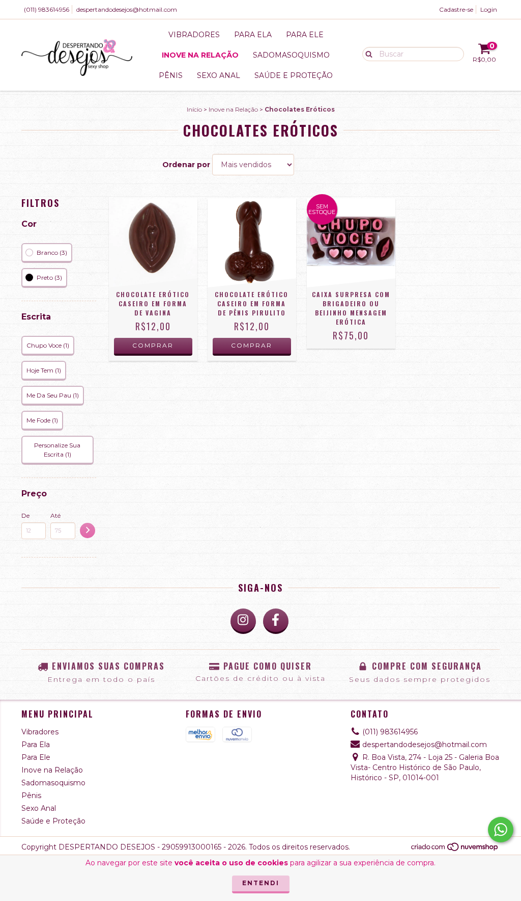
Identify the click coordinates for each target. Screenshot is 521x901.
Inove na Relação (200, 55)
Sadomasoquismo (291, 55)
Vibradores (194, 34)
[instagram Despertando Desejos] (243, 621)
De (25, 515)
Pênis (171, 75)
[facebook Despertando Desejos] (275, 621)
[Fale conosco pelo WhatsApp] (500, 829)
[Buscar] (366, 53)
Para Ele (305, 34)
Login (488, 9)
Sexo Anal (218, 75)
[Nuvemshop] (455, 849)
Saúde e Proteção (293, 75)
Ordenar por (186, 164)
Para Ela (253, 34)
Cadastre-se (456, 9)
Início (194, 109)
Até (55, 515)
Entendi (260, 883)
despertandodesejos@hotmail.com (126, 9)
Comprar (152, 345)
